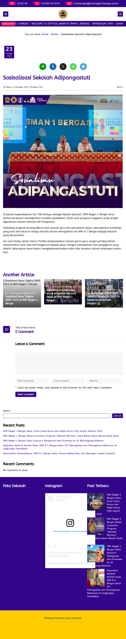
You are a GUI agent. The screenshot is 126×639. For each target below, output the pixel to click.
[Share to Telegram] (83, 66)
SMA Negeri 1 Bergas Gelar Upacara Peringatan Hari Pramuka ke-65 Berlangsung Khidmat (53, 440)
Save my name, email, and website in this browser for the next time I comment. (65, 387)
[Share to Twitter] (63, 66)
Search (6, 410)
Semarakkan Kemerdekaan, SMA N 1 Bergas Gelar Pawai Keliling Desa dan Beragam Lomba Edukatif (59, 453)
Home (44, 34)
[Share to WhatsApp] (74, 66)
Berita (54, 34)
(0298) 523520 (51, 3)
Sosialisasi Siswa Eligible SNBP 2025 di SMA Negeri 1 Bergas (21, 300)
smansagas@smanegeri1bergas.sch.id (96, 3)
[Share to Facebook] (53, 66)
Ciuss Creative (74, 618)
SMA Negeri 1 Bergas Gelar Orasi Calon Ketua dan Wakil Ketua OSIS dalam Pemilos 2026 (52, 431)
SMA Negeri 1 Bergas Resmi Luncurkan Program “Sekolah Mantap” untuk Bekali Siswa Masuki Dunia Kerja (61, 436)
